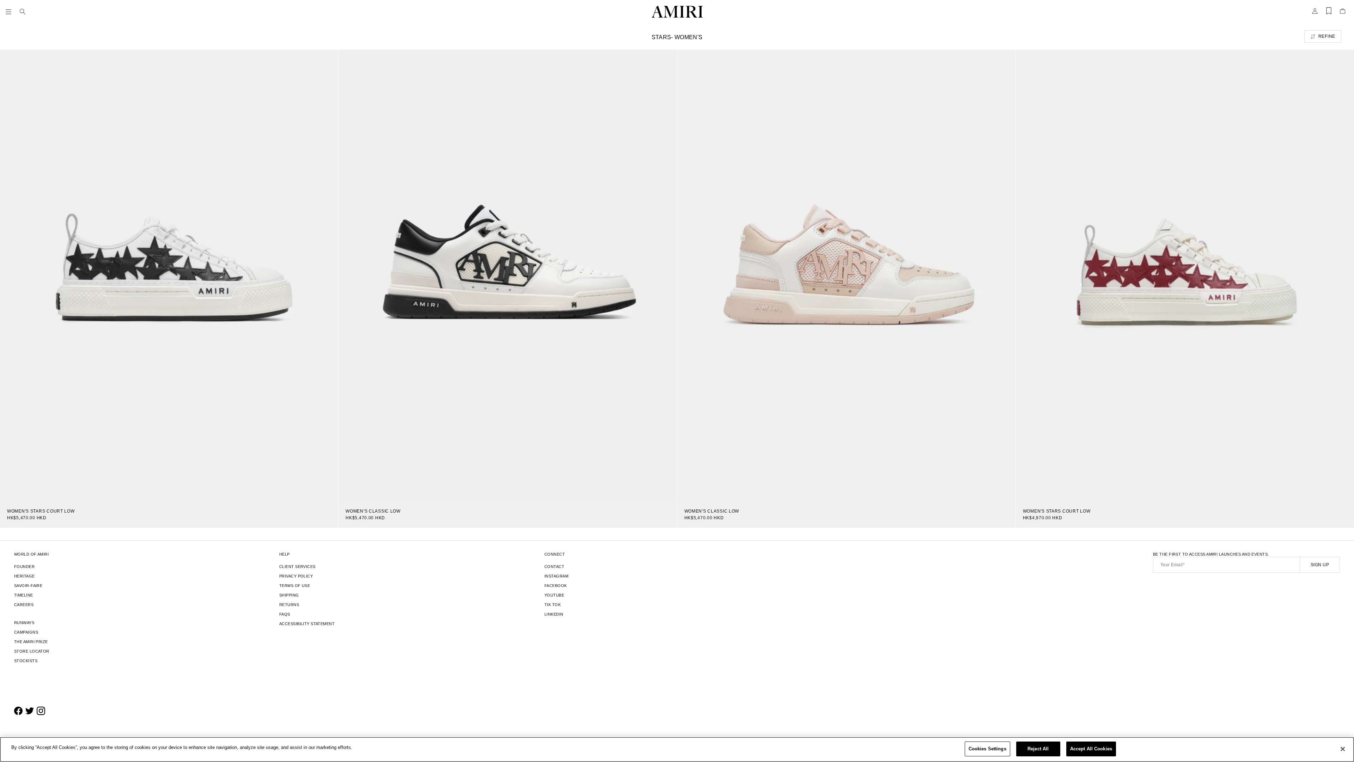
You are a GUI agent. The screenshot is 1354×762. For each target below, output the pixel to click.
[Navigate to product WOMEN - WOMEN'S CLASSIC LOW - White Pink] (846, 275)
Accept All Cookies (1091, 748)
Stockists (25, 661)
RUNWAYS (24, 623)
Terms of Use (294, 585)
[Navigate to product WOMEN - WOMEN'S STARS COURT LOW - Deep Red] (1185, 275)
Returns (289, 605)
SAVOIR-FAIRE (28, 585)
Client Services (297, 566)
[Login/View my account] (1315, 13)
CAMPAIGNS (26, 632)
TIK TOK (552, 605)
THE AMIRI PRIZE (31, 642)
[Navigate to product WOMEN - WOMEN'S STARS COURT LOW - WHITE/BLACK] (169, 275)
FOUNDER (24, 566)
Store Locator (31, 651)
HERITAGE (24, 576)
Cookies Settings (987, 748)
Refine (1326, 36)
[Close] (1342, 749)
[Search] (22, 11)
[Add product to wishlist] (327, 60)
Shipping (289, 595)
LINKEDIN (553, 614)
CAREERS (23, 605)
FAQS (284, 614)
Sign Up (1320, 564)
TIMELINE (23, 595)
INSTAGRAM (556, 576)
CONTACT (554, 566)
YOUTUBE (554, 595)
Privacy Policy (296, 576)
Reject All (1038, 748)
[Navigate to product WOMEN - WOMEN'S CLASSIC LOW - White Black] (507, 275)
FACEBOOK (555, 585)
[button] (10, 11)
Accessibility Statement (307, 624)
